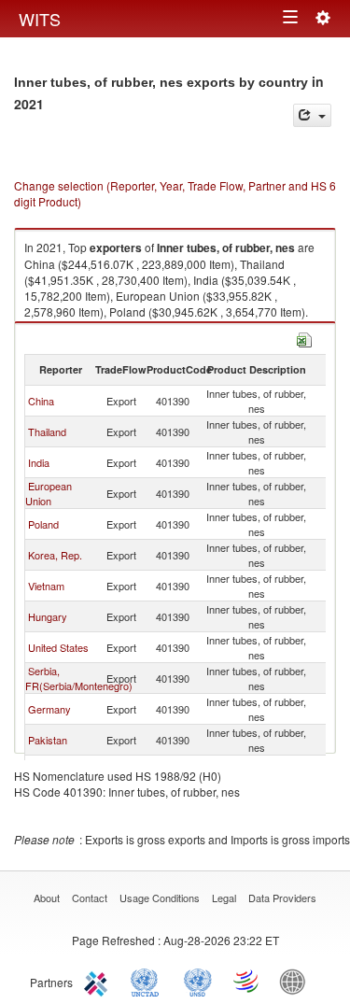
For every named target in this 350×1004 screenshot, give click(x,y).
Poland (43, 523)
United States (58, 647)
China (41, 400)
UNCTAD (148, 980)
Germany (49, 708)
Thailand (47, 431)
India (38, 462)
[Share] (312, 115)
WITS (40, 19)
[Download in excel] (304, 338)
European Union (48, 493)
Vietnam (46, 585)
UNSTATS (198, 980)
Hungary (47, 616)
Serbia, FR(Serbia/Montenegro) (79, 678)
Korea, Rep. (55, 554)
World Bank (296, 980)
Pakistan (47, 739)
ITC (99, 980)
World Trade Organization (247, 980)
